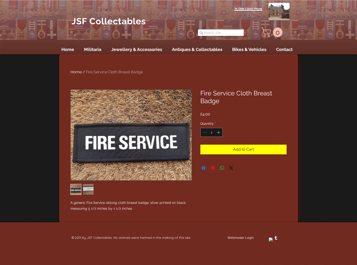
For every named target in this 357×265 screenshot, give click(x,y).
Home (76, 72)
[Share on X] (231, 168)
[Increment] (219, 132)
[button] (273, 32)
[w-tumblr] (276, 238)
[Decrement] (204, 132)
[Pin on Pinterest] (213, 168)
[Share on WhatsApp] (222, 168)
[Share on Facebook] (203, 168)
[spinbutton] (211, 132)
